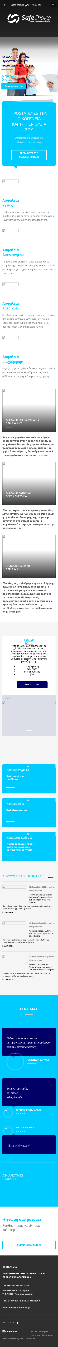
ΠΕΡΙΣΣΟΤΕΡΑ (32, 684)
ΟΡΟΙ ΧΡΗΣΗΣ (9, 1267)
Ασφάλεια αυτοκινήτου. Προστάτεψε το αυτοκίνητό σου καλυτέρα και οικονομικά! (41, 967)
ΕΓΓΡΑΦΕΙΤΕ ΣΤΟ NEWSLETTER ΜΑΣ (29, 155)
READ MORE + (7, 912)
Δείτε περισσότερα (14, 86)
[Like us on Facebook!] (17, 1322)
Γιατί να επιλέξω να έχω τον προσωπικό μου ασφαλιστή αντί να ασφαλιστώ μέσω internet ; (41, 899)
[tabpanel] (29, 67)
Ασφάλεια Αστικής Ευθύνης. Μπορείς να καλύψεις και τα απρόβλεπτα (41, 933)
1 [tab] (29, 731)
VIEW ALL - (52, 878)
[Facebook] (4, 4)
